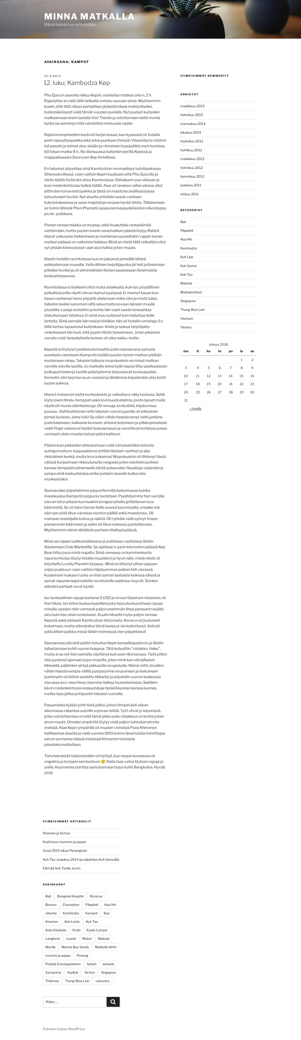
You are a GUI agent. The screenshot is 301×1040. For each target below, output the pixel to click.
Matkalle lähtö (105, 947)
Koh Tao (186, 274)
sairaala (108, 964)
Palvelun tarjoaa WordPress (64, 1029)
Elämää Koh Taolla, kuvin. (62, 868)
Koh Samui (188, 266)
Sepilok (72, 972)
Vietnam (186, 318)
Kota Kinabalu (55, 930)
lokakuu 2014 (190, 132)
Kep (107, 913)
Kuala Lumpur (97, 930)
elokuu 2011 (189, 194)
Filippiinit (186, 230)
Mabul (87, 938)
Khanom (51, 922)
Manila (50, 947)
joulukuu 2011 (190, 185)
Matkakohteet (191, 292)
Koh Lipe (186, 257)
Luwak (71, 938)
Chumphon (71, 905)
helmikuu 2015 (191, 115)
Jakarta (51, 913)
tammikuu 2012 (192, 176)
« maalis (196, 408)
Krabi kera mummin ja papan (64, 842)
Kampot (91, 913)
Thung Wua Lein (192, 310)
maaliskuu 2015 (192, 106)
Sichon (89, 972)
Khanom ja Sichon (56, 833)
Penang (82, 955)
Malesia (186, 283)
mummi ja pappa (58, 955)
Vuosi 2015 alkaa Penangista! (65, 850)
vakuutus (102, 981)
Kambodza (188, 248)
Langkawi (52, 938)
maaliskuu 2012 (192, 159)
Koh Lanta (72, 922)
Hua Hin (186, 239)
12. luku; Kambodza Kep (77, 82)
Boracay (96, 896)
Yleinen (185, 327)
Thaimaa (52, 981)
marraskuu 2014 (193, 124)
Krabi (76, 930)
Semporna (53, 972)
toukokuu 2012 (191, 141)
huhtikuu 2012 (191, 150)
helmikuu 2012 (191, 168)
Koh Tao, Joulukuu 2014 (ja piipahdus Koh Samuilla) (81, 859)
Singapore (188, 301)
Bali (183, 222)
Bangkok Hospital (70, 896)
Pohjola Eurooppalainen (63, 964)
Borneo (50, 905)
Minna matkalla (89, 16)
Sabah (91, 964)
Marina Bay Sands (75, 947)
